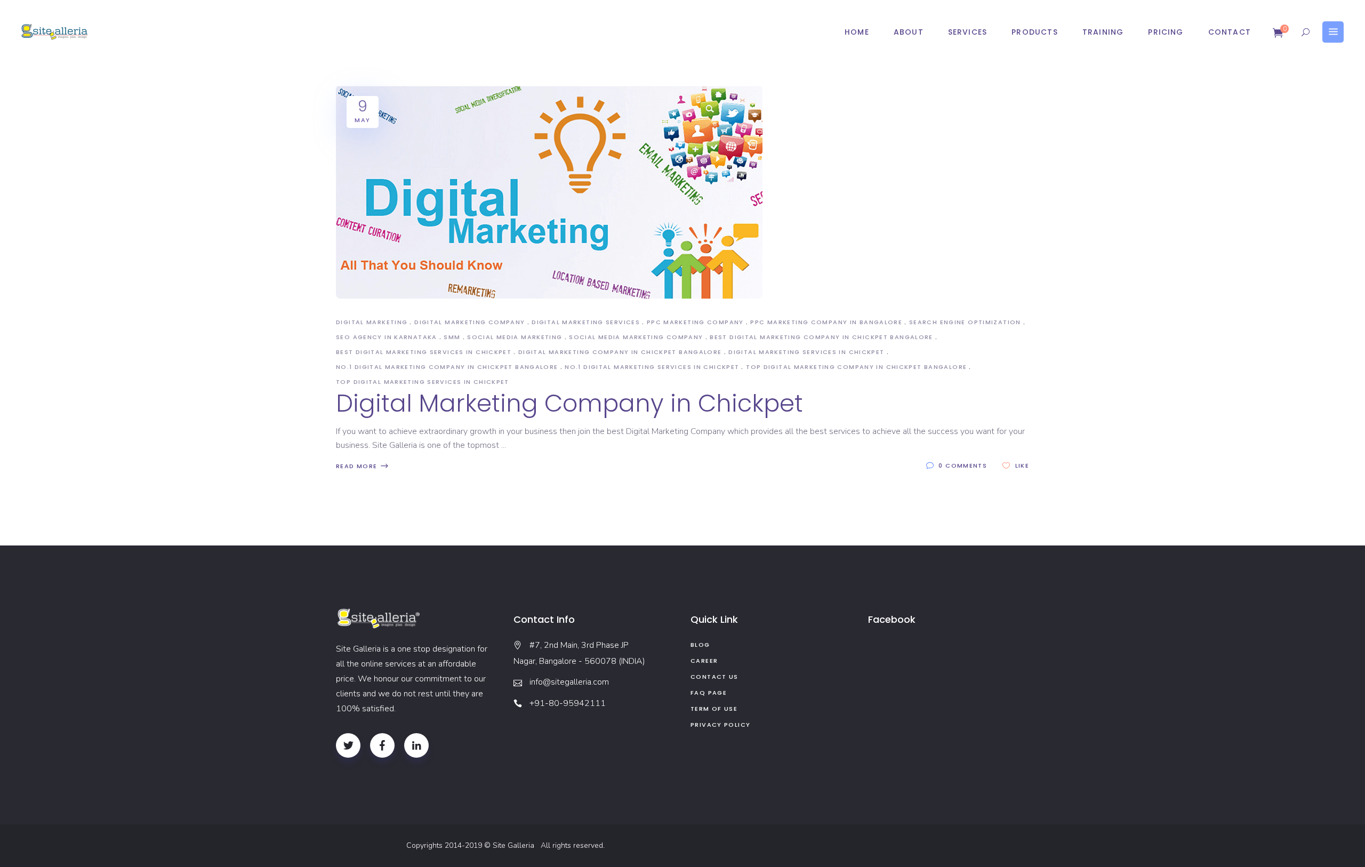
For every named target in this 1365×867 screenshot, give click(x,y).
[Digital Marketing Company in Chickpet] (549, 192)
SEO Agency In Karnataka (386, 337)
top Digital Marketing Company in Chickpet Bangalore (856, 367)
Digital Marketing (371, 322)
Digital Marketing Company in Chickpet (569, 403)
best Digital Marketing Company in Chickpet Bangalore (821, 337)
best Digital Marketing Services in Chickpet (423, 352)
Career (704, 660)
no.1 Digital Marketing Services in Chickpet (652, 367)
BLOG (700, 644)
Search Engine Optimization (965, 322)
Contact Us (714, 676)
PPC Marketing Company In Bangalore (826, 322)
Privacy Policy (720, 724)
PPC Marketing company (695, 322)
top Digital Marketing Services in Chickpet (422, 382)
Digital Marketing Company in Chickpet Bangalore (620, 352)
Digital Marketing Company (469, 322)
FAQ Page (708, 692)
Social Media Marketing (514, 337)
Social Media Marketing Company (636, 337)
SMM (452, 337)
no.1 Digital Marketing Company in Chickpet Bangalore (447, 367)
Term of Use (713, 708)
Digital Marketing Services (586, 322)
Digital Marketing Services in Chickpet (806, 352)
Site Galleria (516, 845)
